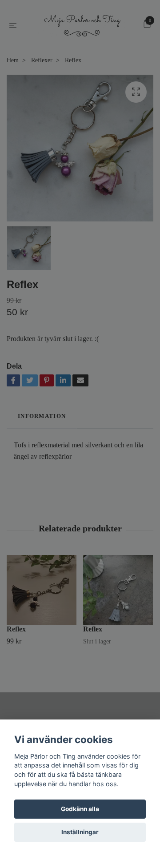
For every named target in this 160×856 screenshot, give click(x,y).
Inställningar (80, 832)
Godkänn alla (80, 808)
